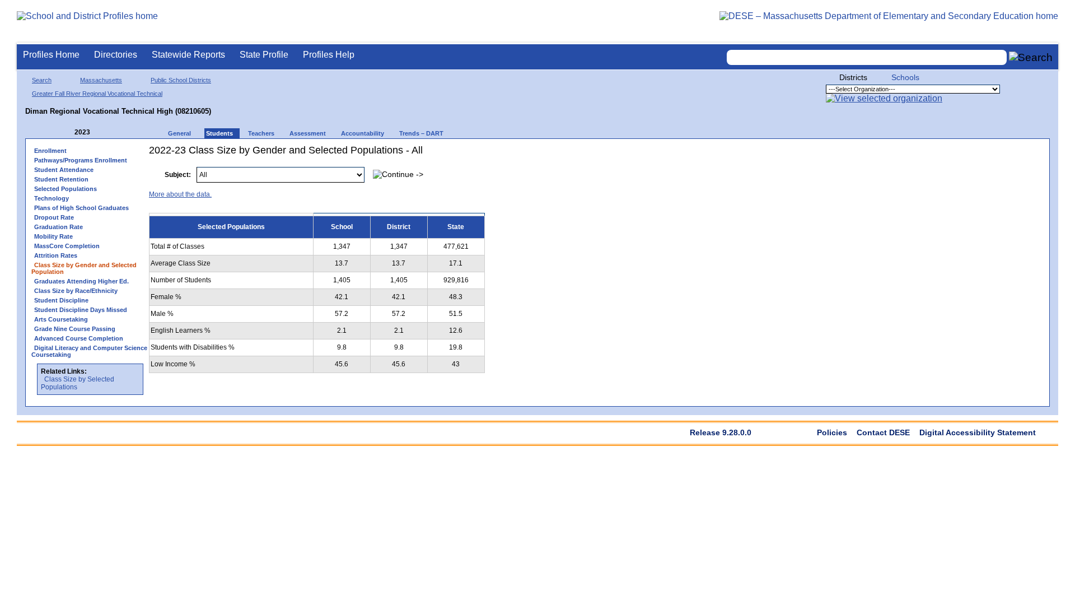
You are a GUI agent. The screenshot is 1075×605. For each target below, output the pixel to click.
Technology (51, 198)
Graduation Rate (58, 227)
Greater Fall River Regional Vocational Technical (97, 93)
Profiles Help (328, 54)
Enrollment (50, 150)
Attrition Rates (55, 255)
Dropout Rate (54, 217)
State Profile (264, 54)
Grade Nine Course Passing (74, 328)
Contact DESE (883, 432)
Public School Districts (181, 80)
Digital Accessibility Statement (977, 432)
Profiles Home (51, 54)
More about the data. (180, 194)
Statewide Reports (188, 54)
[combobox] (867, 57)
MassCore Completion (67, 246)
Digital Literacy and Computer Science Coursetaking (89, 351)
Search (42, 80)
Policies (832, 432)
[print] (973, 169)
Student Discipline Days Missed (80, 309)
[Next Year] (105, 132)
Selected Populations (65, 188)
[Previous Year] (66, 132)
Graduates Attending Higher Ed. (81, 281)
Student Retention (61, 179)
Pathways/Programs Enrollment (80, 160)
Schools (905, 77)
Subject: (178, 175)
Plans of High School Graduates (81, 207)
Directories (115, 54)
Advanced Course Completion (78, 338)
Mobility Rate (53, 236)
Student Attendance (64, 169)
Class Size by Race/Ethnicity (76, 290)
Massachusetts (101, 80)
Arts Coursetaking (61, 319)
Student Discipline (61, 300)
